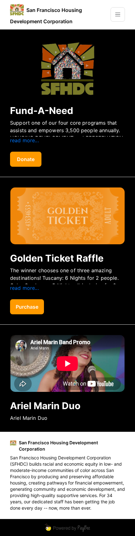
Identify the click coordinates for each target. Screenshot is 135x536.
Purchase (27, 307)
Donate (26, 159)
